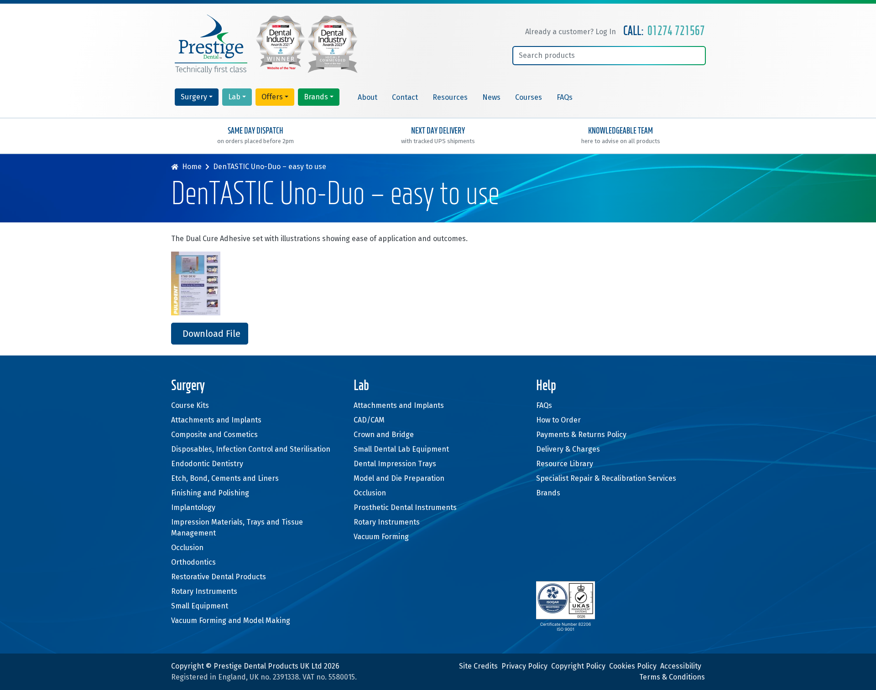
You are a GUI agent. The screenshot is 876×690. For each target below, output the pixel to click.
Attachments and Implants (216, 420)
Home (192, 166)
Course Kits (190, 405)
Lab (234, 97)
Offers (272, 97)
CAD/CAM (369, 420)
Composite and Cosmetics (214, 434)
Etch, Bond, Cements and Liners (225, 478)
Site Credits (478, 666)
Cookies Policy (633, 666)
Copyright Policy (578, 666)
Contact (405, 97)
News (491, 97)
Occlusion (187, 547)
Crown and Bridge (384, 434)
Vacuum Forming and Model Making (230, 620)
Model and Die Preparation (399, 478)
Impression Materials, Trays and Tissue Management (237, 527)
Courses (528, 97)
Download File (211, 333)
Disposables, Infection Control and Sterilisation (250, 449)
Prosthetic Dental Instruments (405, 507)
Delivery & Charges (568, 449)
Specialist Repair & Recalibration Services (606, 478)
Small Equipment (199, 606)
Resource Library (564, 463)
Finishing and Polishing (210, 493)
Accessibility (680, 666)
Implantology (193, 507)
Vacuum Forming (381, 536)
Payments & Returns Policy (581, 434)
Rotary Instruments (204, 591)
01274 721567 (676, 31)
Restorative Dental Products (218, 576)
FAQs (565, 97)
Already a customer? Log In (570, 31)
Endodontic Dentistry (207, 463)
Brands (316, 97)
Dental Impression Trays (395, 463)
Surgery (194, 97)
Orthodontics (193, 562)
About (367, 97)
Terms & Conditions (672, 677)
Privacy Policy (524, 666)
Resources (450, 97)
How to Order (558, 420)
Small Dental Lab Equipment (401, 449)
